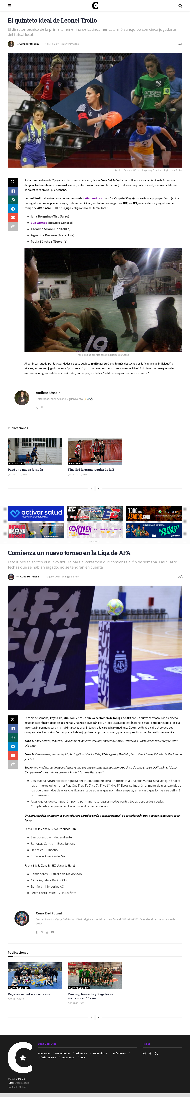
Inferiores (119, 1053)
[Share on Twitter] (13, 182)
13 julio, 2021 (53, 576)
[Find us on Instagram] (144, 1053)
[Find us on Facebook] (150, 1053)
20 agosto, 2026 (78, 474)
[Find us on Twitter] (156, 1053)
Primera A (75, 463)
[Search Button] (180, 5)
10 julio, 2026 (16, 999)
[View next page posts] (98, 488)
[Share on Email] (13, 217)
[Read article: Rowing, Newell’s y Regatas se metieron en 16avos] (95, 975)
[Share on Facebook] (13, 191)
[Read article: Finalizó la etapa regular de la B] (95, 451)
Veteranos (68, 1057)
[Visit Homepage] (95, 5)
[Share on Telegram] (13, 208)
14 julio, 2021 (52, 44)
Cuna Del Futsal (30, 576)
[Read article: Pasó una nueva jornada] (35, 451)
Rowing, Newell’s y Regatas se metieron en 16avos (90, 996)
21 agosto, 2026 (18, 474)
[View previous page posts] (91, 488)
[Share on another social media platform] (13, 226)
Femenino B (100, 1053)
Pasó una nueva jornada (25, 469)
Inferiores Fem (47, 1057)
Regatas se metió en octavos (29, 994)
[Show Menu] (9, 5)
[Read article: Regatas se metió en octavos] (35, 975)
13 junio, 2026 (76, 1003)
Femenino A (15, 463)
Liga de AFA (72, 576)
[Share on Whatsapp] (13, 200)
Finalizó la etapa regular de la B (91, 469)
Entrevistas (71, 44)
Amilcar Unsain (29, 44)
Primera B (81, 1053)
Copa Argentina (18, 987)
